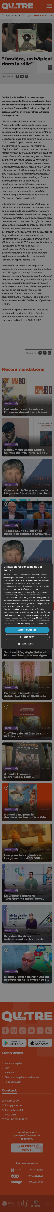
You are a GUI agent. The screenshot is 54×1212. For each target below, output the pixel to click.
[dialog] (27, 606)
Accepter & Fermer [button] (27, 630)
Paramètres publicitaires (34, 618)
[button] (27, 643)
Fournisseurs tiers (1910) (22, 597)
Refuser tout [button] (27, 637)
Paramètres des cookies (13, 623)
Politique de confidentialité (36, 623)
